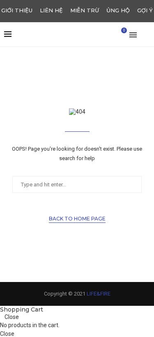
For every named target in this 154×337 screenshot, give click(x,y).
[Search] (146, 34)
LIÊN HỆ (51, 10)
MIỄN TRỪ (84, 10)
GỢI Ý (145, 10)
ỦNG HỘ (118, 10)
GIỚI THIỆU (16, 10)
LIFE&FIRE (98, 294)
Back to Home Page (77, 218)
